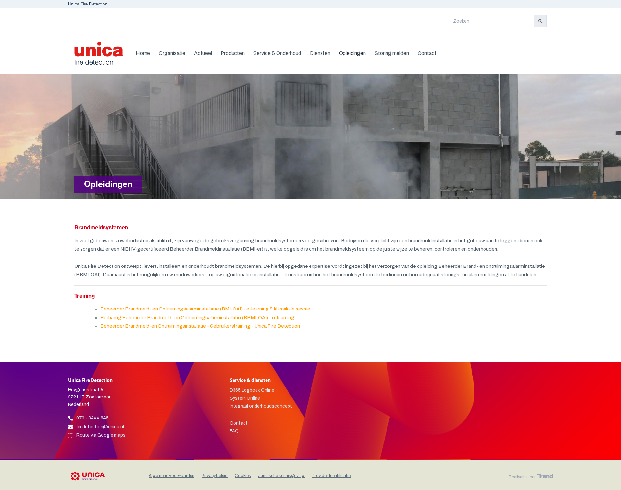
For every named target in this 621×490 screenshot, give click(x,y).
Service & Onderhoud (277, 53)
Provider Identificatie (331, 476)
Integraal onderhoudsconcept (261, 406)
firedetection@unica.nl (100, 426)
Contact (427, 53)
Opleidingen (352, 53)
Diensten (320, 53)
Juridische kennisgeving (281, 476)
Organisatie (172, 53)
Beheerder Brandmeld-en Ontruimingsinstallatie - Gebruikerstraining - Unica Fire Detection (200, 326)
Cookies (243, 476)
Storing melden (392, 53)
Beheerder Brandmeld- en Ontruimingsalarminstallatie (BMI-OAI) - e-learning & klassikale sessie (205, 308)
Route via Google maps (101, 435)
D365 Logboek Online (252, 390)
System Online (245, 398)
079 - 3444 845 (92, 418)
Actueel (203, 53)
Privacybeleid (215, 476)
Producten (233, 53)
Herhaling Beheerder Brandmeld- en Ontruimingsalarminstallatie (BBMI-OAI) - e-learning (197, 317)
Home (143, 53)
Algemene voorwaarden (171, 476)
